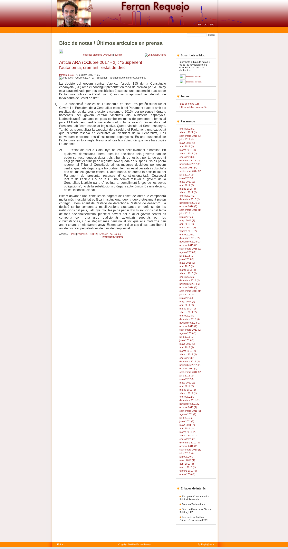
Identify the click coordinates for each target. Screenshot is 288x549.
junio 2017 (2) (186, 178)
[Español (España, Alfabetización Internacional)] (199, 25)
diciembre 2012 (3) (189, 361)
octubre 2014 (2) (188, 287)
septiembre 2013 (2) (190, 329)
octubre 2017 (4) (188, 167)
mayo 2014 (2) (187, 301)
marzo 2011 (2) (187, 432)
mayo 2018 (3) (187, 143)
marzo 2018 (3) (187, 150)
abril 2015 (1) (186, 266)
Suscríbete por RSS (194, 77)
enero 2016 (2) (187, 234)
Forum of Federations (193, 504)
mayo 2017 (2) (187, 181)
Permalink (82, 234)
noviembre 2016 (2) (189, 203)
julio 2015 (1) (186, 255)
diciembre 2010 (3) (189, 442)
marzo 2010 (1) (187, 467)
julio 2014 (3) (186, 294)
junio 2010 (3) (186, 456)
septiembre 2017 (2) (190, 171)
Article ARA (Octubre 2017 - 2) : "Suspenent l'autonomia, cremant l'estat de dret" (100, 65)
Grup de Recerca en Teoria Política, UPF (195, 511)
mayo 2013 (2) (187, 344)
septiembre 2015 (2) (190, 248)
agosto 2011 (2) (187, 414)
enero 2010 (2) (187, 474)
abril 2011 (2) (186, 428)
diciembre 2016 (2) (189, 199)
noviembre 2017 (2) (189, 164)
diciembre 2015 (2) (189, 238)
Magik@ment (207, 544)
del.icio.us (115, 234)
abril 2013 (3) (186, 347)
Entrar (60, 544)
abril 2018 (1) (186, 146)
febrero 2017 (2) (188, 192)
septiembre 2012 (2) (190, 372)
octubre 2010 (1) (188, 446)
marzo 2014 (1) (187, 308)
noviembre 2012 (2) (189, 365)
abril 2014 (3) (186, 305)
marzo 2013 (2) (187, 351)
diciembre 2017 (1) (189, 160)
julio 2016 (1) (186, 213)
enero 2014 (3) (187, 315)
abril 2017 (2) (186, 185)
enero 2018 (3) (187, 157)
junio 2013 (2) (186, 340)
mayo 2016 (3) (187, 220)
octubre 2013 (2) (188, 326)
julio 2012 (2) (186, 375)
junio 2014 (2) (186, 298)
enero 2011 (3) (187, 439)
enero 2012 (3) (187, 396)
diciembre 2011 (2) (189, 400)
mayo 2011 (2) (187, 425)
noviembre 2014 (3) (189, 284)
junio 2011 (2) (186, 421)
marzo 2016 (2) (187, 227)
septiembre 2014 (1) (190, 291)
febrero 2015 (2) (188, 273)
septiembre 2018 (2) (190, 136)
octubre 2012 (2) (188, 368)
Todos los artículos (92, 54)
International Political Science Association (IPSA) (193, 519)
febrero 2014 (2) (188, 312)
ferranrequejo (66, 75)
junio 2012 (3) (186, 379)
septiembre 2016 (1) (190, 210)
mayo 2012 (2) (187, 382)
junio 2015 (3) (186, 259)
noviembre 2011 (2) (189, 403)
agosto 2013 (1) (187, 333)
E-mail (72, 234)
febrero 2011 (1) (188, 435)
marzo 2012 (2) (187, 389)
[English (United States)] (212, 25)
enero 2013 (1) (187, 358)
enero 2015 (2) (187, 277)
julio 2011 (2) (186, 418)
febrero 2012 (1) (188, 393)
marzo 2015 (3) (187, 270)
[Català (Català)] (205, 25)
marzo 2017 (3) (187, 188)
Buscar (211, 35)
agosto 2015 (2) (187, 252)
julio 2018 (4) (186, 139)
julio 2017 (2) (186, 174)
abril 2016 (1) (186, 224)
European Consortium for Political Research (194, 498)
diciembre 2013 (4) (189, 319)
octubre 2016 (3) (188, 206)
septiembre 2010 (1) (190, 449)
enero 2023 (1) (187, 129)
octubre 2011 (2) (188, 407)
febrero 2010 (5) (188, 470)
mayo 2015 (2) (187, 262)
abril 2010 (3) (186, 463)
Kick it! (93, 234)
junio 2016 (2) (186, 217)
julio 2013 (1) (186, 337)
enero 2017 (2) (187, 195)
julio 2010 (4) (186, 453)
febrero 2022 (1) (188, 132)
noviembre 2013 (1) (189, 322)
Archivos (108, 54)
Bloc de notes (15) (189, 103)
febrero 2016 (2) (188, 231)
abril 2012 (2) (186, 386)
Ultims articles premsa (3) (192, 107)
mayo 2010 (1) (187, 460)
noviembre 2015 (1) (189, 241)
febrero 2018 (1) (188, 153)
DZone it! (103, 234)
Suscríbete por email (194, 82)
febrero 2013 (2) (188, 354)
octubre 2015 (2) (188, 245)
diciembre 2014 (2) (189, 280)
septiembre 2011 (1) (190, 411)
